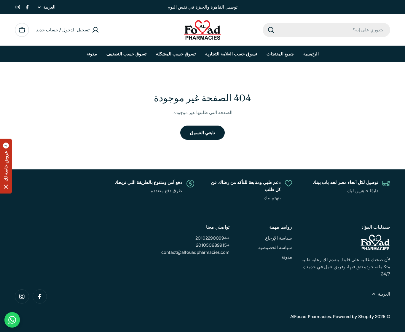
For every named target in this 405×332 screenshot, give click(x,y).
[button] (6, 166)
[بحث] (271, 29)
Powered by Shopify (353, 316)
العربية (49, 7)
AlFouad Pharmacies (310, 316)
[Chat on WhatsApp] (12, 320)
